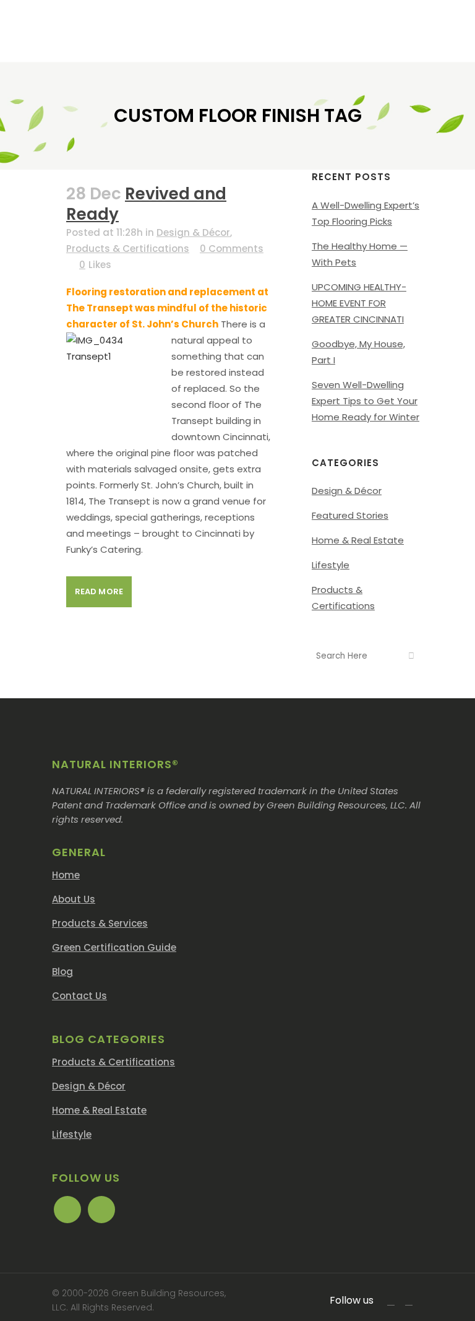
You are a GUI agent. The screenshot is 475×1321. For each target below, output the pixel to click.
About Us (73, 899)
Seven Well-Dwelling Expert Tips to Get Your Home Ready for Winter (365, 400)
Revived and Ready (146, 204)
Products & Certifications (127, 248)
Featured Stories (350, 515)
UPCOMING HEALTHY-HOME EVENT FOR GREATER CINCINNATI (359, 303)
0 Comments (231, 248)
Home (66, 874)
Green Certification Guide (114, 947)
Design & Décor (193, 232)
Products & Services (100, 923)
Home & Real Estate (358, 540)
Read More (99, 591)
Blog (62, 971)
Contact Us (79, 995)
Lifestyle (330, 564)
